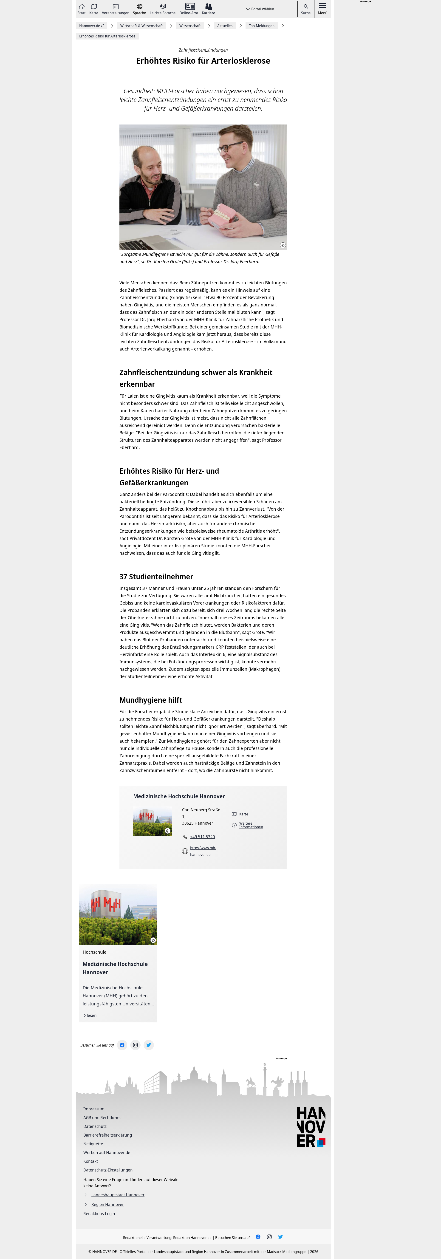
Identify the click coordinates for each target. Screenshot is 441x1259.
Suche (306, 12)
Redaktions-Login (99, 1213)
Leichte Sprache (163, 12)
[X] (149, 1045)
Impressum (94, 1109)
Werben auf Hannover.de (106, 1152)
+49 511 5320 (202, 836)
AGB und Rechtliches (102, 1117)
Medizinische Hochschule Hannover (179, 796)
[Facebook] (122, 1045)
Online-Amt (188, 12)
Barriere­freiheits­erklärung (107, 1135)
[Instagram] (135, 1045)
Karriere (208, 12)
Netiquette (93, 1144)
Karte (93, 12)
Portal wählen (262, 8)
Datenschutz (95, 1126)
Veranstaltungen (115, 12)
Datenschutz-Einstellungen (108, 1170)
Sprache (139, 12)
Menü (322, 12)
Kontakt (90, 1161)
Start (82, 12)
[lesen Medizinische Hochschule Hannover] (118, 953)
